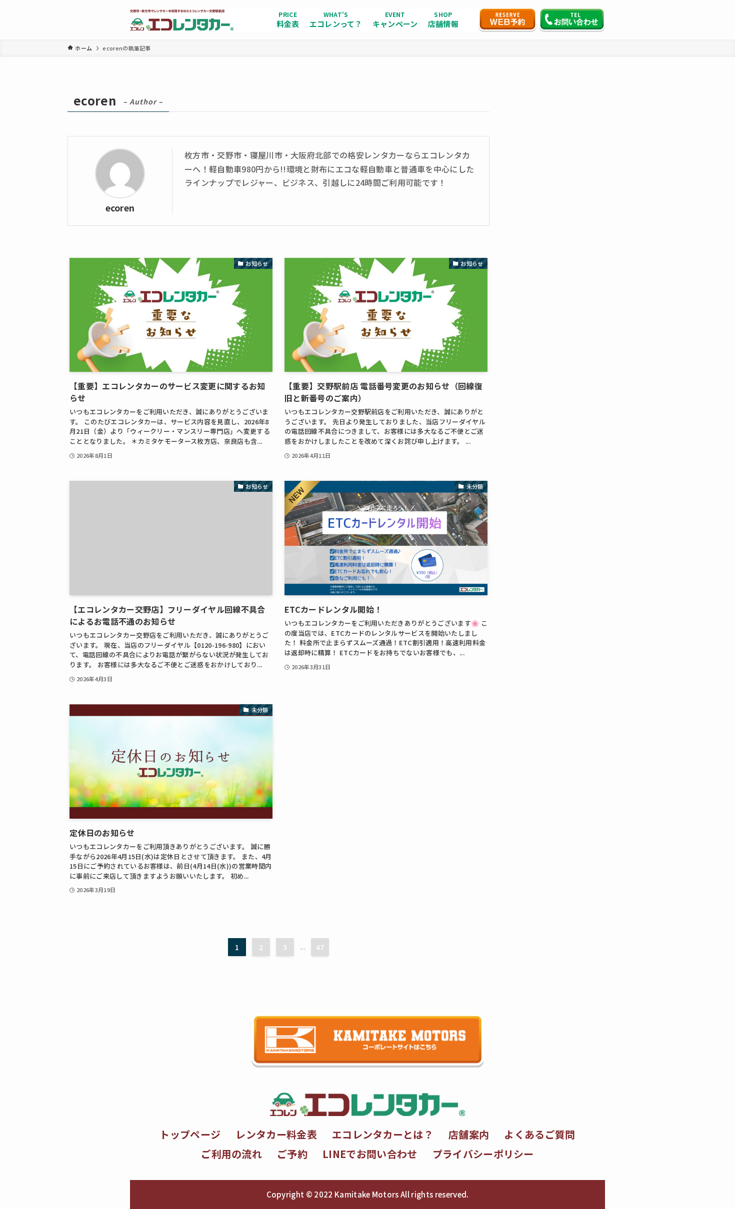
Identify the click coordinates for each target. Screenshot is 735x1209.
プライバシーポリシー (483, 1154)
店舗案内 (468, 1134)
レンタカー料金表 (276, 1134)
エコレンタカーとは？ (383, 1134)
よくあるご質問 (539, 1134)
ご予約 (292, 1154)
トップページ (190, 1134)
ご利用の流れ (231, 1154)
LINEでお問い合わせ (370, 1154)
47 (320, 947)
